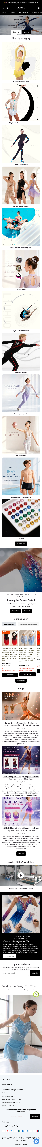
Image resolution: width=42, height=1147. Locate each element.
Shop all (26, 28)
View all (21, 854)
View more (21, 544)
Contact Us (9, 956)
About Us (23, 1140)
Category (12, 13)
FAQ (10, 1137)
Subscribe (35, 973)
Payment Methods (31, 1137)
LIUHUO (4, 1137)
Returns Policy (6, 1139)
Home (4, 13)
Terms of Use (27, 1139)
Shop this (16, 28)
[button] (3, 7)
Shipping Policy (19, 1137)
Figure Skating (23, 13)
